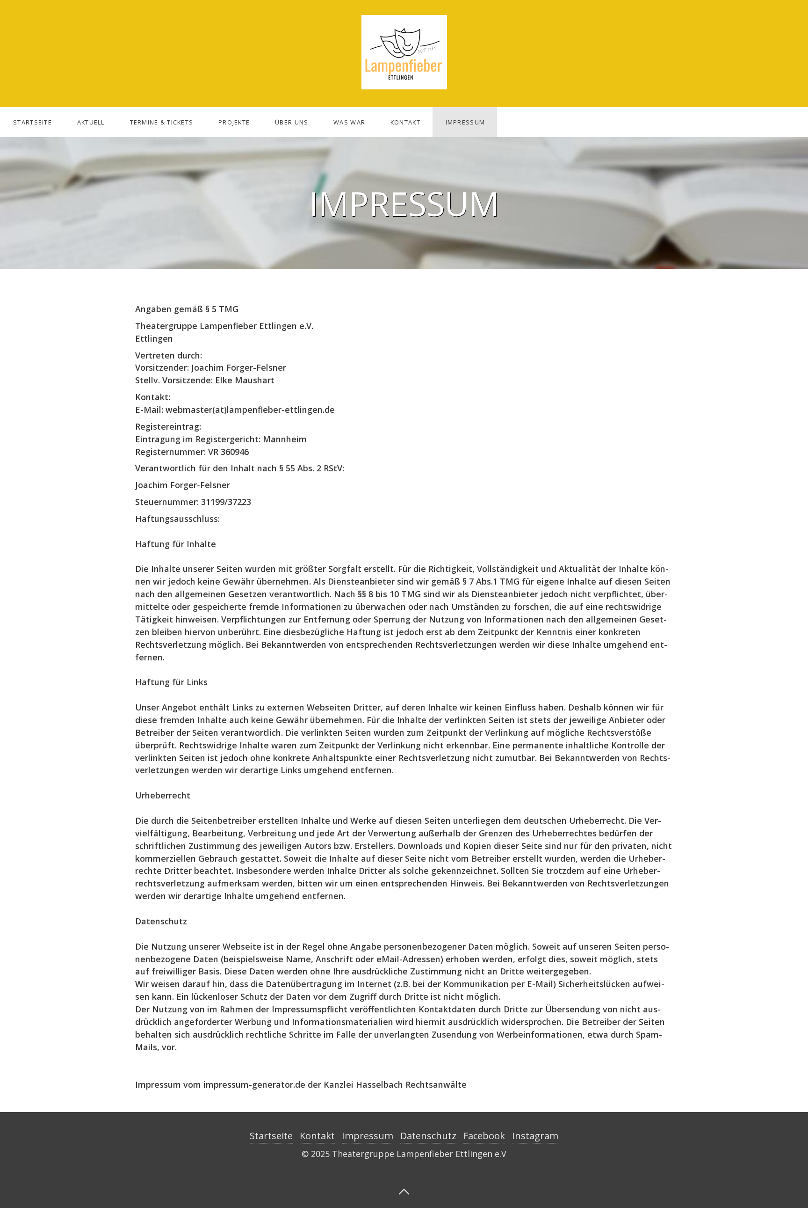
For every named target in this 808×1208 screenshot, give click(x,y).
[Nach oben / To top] (404, 1191)
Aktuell (91, 122)
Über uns (291, 122)
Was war (349, 122)
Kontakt (405, 122)
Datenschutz (428, 1135)
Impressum (465, 122)
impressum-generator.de (254, 1084)
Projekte (234, 122)
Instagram (535, 1135)
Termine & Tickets (162, 122)
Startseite (32, 122)
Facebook (484, 1135)
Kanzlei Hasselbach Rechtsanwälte (395, 1084)
